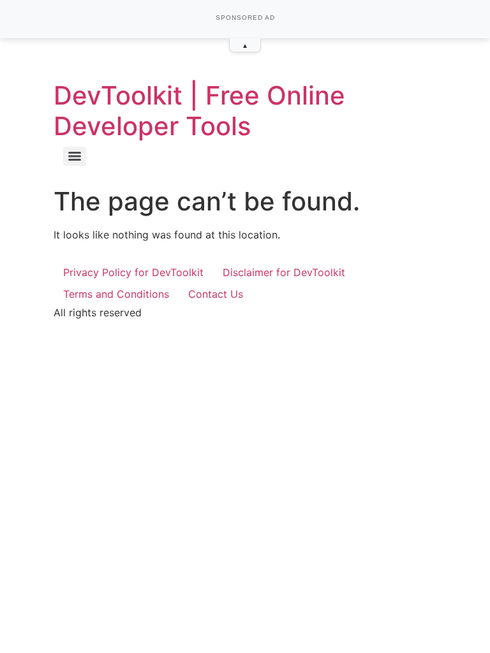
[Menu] (74, 156)
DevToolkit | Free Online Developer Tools (199, 111)
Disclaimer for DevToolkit (284, 272)
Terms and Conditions (116, 294)
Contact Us (215, 294)
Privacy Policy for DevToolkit (133, 272)
